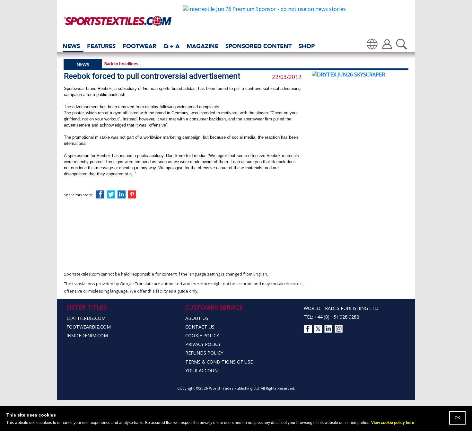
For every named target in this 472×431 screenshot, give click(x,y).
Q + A (171, 46)
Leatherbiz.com (86, 318)
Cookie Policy (202, 335)
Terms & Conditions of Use (219, 362)
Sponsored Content (258, 46)
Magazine (202, 46)
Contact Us (199, 327)
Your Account (203, 370)
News (71, 46)
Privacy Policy (203, 344)
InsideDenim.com (87, 335)
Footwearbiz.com (88, 327)
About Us (196, 318)
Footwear (139, 46)
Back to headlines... (122, 63)
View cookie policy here (392, 422)
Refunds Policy (204, 353)
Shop (307, 46)
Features (101, 46)
